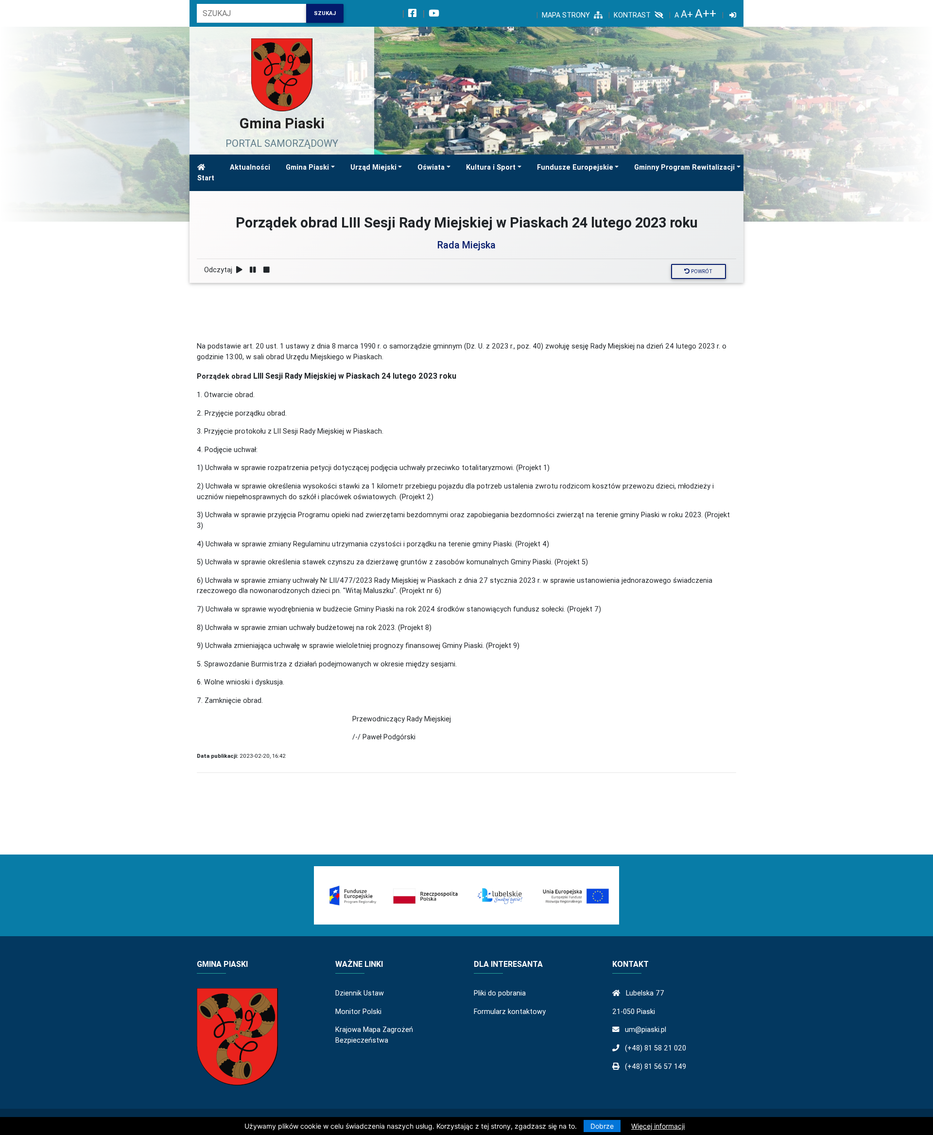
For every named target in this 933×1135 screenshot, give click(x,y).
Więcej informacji (658, 1126)
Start (205, 178)
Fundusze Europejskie (575, 167)
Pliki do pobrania (500, 993)
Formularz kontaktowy (510, 1011)
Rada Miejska (466, 245)
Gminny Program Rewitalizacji (684, 167)
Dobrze (602, 1126)
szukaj (325, 13)
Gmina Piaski (307, 167)
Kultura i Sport (491, 167)
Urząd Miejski (373, 167)
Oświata (431, 167)
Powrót (701, 271)
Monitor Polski (358, 1011)
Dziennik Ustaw (359, 993)
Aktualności (250, 167)
